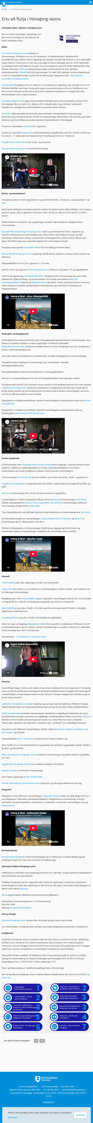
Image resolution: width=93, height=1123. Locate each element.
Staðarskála (34, 506)
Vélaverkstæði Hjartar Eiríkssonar (56, 518)
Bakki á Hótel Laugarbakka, (37, 502)
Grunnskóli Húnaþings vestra (14, 53)
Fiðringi (23, 69)
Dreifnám (6, 113)
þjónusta (24, 888)
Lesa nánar (13, 1117)
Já (36, 1041)
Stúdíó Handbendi (10, 713)
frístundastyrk (30, 247)
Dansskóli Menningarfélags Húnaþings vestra (22, 231)
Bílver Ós (79, 518)
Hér (3, 895)
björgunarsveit (8, 805)
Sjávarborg (55, 499)
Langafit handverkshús (12, 483)
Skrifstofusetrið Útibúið (12, 857)
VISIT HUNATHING (34, 777)
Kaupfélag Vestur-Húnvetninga (36, 464)
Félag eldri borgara (51, 796)
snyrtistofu (85, 512)
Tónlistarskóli (7, 85)
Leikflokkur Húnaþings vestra (15, 704)
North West (81, 499)
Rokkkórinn (79, 729)
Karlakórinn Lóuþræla (63, 729)
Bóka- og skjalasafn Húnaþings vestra (18, 754)
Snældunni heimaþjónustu (14, 388)
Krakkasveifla (27, 132)
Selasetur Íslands (9, 770)
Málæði (23, 72)
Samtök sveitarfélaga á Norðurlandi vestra (21, 783)
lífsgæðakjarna (35, 624)
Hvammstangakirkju (38, 269)
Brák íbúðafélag (9, 608)
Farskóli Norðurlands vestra (14, 142)
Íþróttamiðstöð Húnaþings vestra (16, 254)
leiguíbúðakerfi (29, 598)
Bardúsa (5, 493)
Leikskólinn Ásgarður (11, 101)
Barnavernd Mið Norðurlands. (31, 413)
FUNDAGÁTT (48, 1102)
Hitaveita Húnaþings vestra (14, 920)
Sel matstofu (56, 502)
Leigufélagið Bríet (10, 617)
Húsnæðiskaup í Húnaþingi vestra (31, 636)
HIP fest (86, 716)
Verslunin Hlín (25, 477)
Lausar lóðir (7, 589)
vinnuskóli (27, 126)
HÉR (4, 203)
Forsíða (4, 9)
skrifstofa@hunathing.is (20, 907)
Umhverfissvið (8, 582)
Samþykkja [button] (80, 1115)
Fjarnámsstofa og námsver (13, 148)
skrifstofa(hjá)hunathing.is (73, 1090)
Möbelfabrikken (39, 282)
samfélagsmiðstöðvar (33, 276)
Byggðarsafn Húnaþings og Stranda (17, 764)
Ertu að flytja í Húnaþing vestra (21, 9)
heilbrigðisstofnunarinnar (13, 346)
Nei (42, 1041)
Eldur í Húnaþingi (25, 739)
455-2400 (70, 1086)
